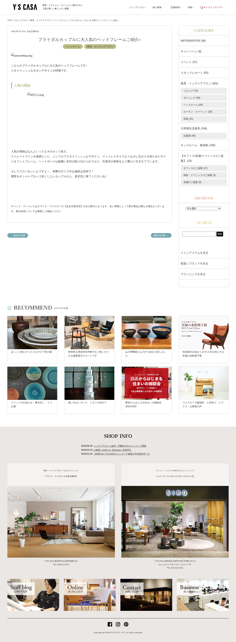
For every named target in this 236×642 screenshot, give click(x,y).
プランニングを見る (193, 274)
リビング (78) (190, 90)
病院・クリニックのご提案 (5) (199, 175)
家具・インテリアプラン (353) (199, 83)
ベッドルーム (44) (193, 104)
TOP (9, 20)
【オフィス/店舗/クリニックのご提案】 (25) (202, 158)
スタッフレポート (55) (194, 72)
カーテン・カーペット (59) (197, 111)
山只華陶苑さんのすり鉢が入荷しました (145, 353)
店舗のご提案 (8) (192, 182)
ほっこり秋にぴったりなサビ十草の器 (31, 351)
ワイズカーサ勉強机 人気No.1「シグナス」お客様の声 (203, 404)
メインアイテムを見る (194, 252)
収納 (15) (188, 118)
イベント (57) (189, 62)
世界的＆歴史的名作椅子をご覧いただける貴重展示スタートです (88, 353)
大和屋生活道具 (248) (194, 128)
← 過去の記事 (17, 235)
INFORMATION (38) (193, 40)
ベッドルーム (73, 46)
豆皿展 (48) (189, 135)
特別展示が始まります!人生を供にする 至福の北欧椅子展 (203, 353)
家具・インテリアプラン (100, 46)
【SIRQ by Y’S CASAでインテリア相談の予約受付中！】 (121, 454)
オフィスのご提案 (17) (195, 168)
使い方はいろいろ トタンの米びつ (87, 402)
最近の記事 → (161, 235)
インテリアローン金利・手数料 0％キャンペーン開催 (119, 446)
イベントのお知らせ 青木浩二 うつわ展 (31, 404)
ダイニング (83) (191, 97)
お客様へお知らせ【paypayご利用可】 (112, 450)
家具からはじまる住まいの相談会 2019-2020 (143, 404)
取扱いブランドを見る (194, 263)
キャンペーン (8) (191, 51)
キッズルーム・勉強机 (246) (198, 145)
